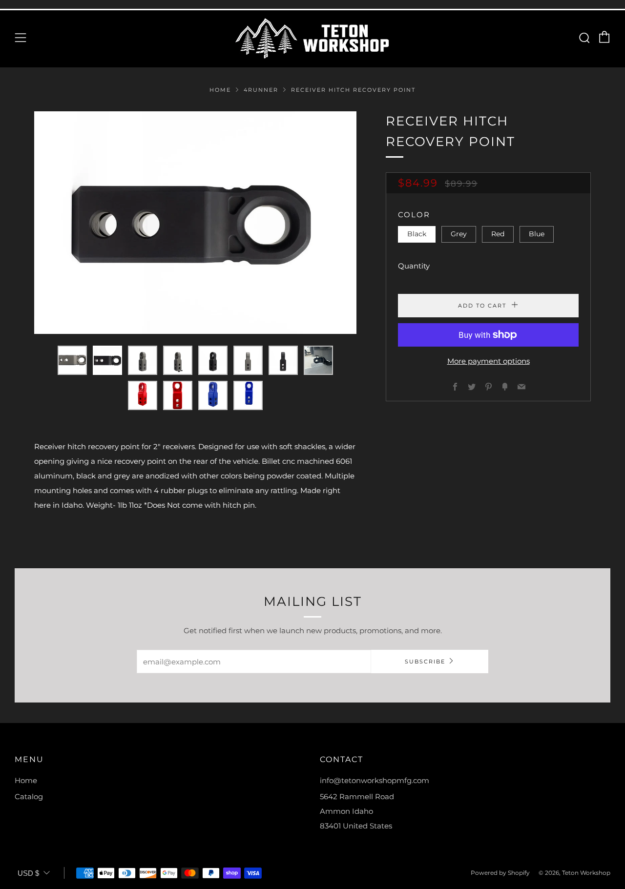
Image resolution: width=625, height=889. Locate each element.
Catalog (29, 796)
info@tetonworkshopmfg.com (374, 780)
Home (220, 89)
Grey (459, 234)
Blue (536, 234)
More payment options (488, 361)
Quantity (414, 265)
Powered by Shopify (500, 872)
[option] (195, 222)
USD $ (28, 873)
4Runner (261, 89)
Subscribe (425, 661)
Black (416, 234)
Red (497, 234)
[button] (72, 360)
